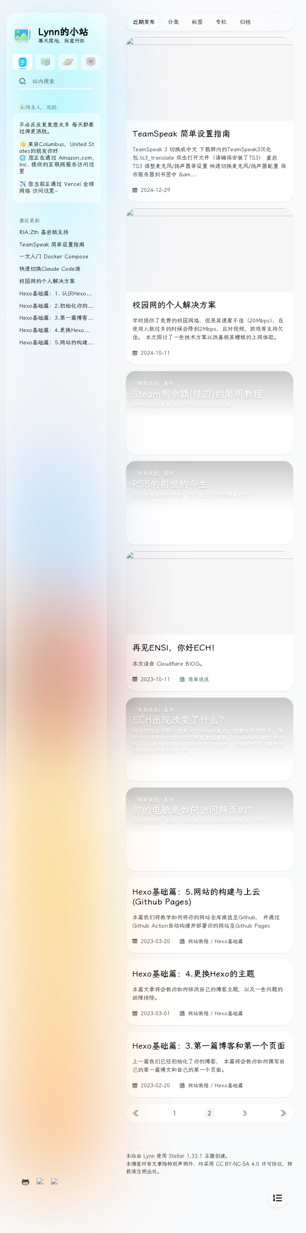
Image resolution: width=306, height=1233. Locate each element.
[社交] (90, 62)
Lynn (149, 1156)
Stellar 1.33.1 (185, 1156)
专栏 (221, 22)
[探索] (68, 62)
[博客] (22, 62)
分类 (173, 22)
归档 (245, 22)
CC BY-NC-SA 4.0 (237, 1164)
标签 (197, 22)
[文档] (45, 62)
